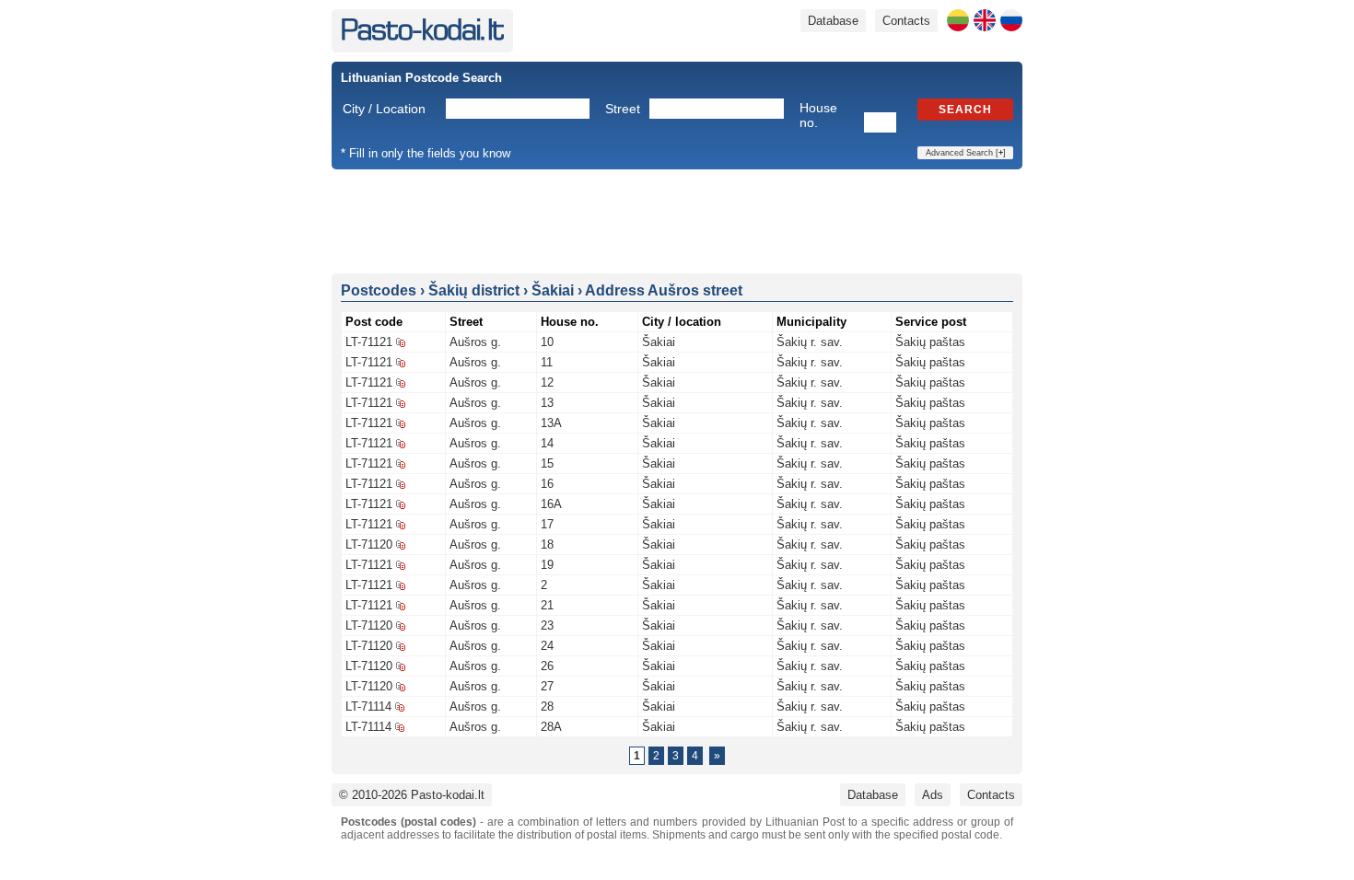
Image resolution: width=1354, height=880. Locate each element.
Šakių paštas (930, 342)
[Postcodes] (422, 36)
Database (833, 21)
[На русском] (1011, 20)
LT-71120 (368, 544)
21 (547, 605)
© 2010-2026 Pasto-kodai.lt (411, 795)
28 (547, 706)
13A (551, 423)
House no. (818, 115)
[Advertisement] (677, 220)
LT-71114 (368, 706)
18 (547, 544)
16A (551, 504)
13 (547, 403)
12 (547, 382)
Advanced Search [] (966, 152)
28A (551, 727)
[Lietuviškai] (958, 20)
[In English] (985, 20)
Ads (932, 795)
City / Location (384, 108)
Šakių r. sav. (809, 342)
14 (547, 443)
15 (547, 463)
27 (547, 686)
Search (965, 109)
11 (547, 362)
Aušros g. (475, 342)
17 (547, 524)
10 (547, 342)
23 (547, 625)
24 (547, 646)
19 (547, 565)
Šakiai (658, 342)
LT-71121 (368, 342)
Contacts (906, 21)
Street (622, 108)
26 (547, 666)
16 (547, 484)
